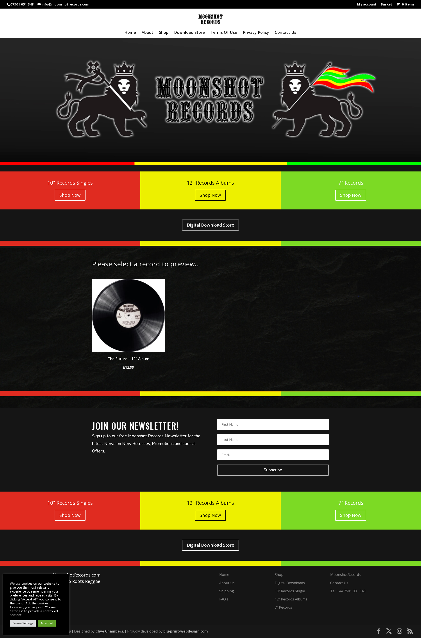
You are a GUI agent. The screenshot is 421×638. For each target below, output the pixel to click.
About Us (227, 582)
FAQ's (223, 599)
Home (130, 33)
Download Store (189, 33)
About (147, 33)
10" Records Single (290, 591)
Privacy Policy (256, 33)
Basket (386, 4)
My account (366, 4)
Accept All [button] (47, 623)
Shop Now (70, 195)
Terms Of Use (223, 33)
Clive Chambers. (109, 631)
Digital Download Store (210, 225)
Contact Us (285, 33)
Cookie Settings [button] (22, 623)
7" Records (283, 607)
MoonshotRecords (345, 574)
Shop (163, 33)
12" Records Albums (291, 599)
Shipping (226, 591)
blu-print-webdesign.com (185, 631)
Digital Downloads (290, 582)
